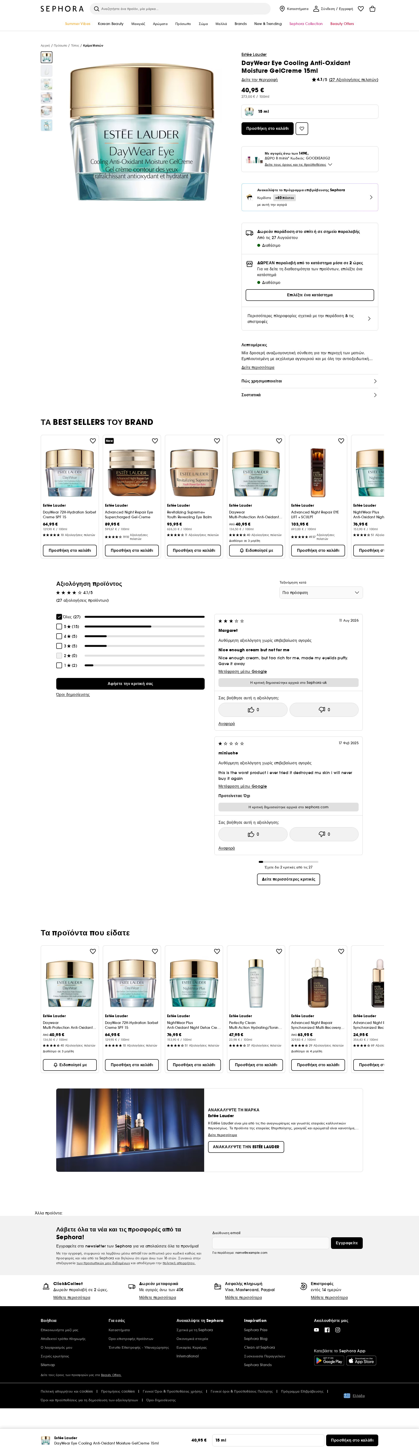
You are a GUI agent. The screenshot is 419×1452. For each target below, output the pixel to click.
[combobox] (321, 592)
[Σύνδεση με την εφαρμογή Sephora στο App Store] (361, 1360)
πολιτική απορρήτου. (179, 1263)
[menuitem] (293, 9)
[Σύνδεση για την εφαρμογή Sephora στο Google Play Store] (329, 1360)
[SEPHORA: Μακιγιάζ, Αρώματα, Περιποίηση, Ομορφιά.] (62, 9)
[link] (130, 684)
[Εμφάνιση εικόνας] (46, 57)
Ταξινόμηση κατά (293, 582)
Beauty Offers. (111, 1375)
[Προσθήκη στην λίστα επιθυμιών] (93, 441)
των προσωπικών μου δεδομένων (103, 1263)
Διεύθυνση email (226, 1233)
